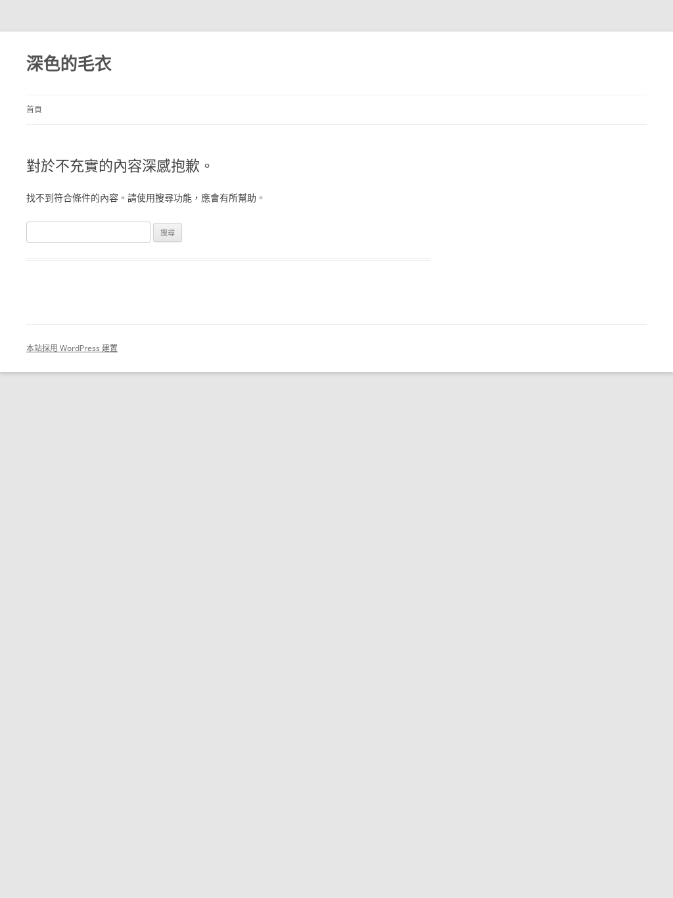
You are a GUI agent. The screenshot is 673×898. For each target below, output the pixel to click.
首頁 (34, 109)
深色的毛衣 (69, 63)
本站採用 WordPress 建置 (72, 348)
